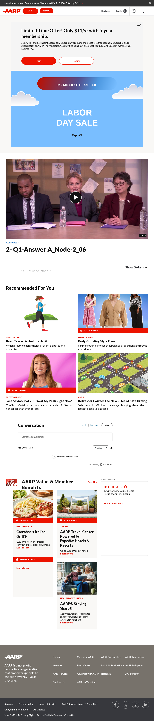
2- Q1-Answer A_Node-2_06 (46, 249)
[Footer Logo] (23, 656)
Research (106, 673)
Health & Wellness (71, 598)
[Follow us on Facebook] (115, 705)
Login (119, 11)
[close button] (139, 25)
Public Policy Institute (112, 665)
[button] (142, 11)
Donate (56, 657)
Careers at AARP (85, 657)
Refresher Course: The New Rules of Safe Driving (112, 401)
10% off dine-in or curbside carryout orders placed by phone (33, 543)
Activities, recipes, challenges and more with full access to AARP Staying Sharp (75, 616)
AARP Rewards (61, 673)
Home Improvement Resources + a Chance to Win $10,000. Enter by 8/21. (42, 3)
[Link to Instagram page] (135, 705)
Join (39, 60)
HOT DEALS (113, 487)
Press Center (83, 665)
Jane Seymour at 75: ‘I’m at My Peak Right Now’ (39, 401)
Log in (84, 425)
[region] (65, 447)
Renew (76, 60)
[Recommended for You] (41, 313)
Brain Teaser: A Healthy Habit (26, 341)
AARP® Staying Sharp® (73, 605)
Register (105, 11)
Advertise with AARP (88, 673)
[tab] (26, 448)
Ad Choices (39, 709)
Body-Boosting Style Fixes (96, 341)
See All (91, 482)
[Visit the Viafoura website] (106, 464)
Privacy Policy (25, 703)
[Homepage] (12, 11)
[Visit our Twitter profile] (125, 705)
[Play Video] (76, 197)
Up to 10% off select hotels (74, 550)
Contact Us (59, 682)
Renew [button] (46, 10)
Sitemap (9, 703)
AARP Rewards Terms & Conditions (80, 703)
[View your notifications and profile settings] (111, 447)
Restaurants (24, 526)
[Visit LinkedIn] (145, 705)
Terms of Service (47, 703)
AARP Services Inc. (111, 657)
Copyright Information (16, 709)
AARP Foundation (134, 657)
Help (133, 11)
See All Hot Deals (113, 503)
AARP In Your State (87, 682)
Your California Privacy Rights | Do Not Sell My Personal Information (40, 715)
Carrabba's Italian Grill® (31, 533)
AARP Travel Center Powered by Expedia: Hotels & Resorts (77, 538)
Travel (64, 526)
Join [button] (30, 10)
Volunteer (58, 665)
